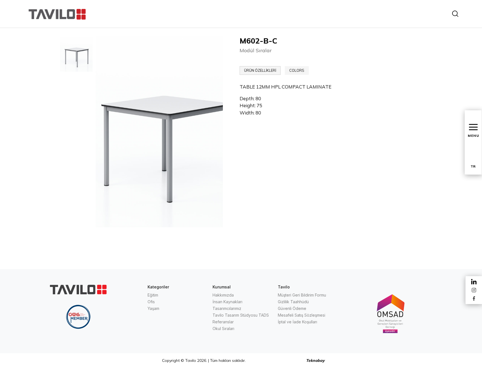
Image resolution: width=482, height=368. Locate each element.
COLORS (296, 70)
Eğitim (153, 295)
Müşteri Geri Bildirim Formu (302, 295)
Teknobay (315, 360)
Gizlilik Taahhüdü (293, 301)
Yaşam (153, 308)
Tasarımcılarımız (227, 308)
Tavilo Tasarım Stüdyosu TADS (241, 315)
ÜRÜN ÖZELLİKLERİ (260, 70)
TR (473, 166)
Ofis (151, 301)
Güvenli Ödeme (292, 308)
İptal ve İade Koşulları (297, 321)
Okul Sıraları (223, 328)
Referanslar (223, 321)
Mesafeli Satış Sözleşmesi (301, 315)
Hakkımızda (223, 295)
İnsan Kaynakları (227, 301)
